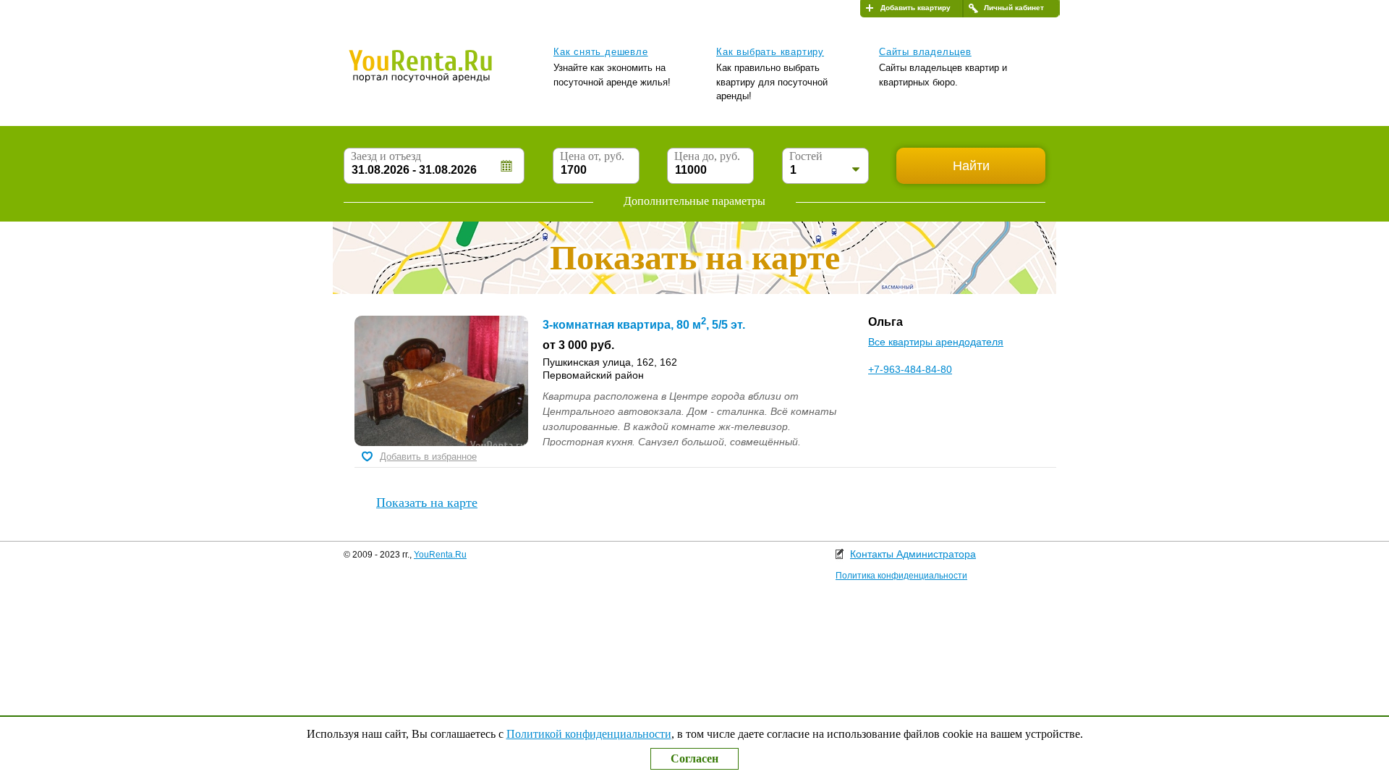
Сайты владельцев (925, 51)
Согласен (694, 758)
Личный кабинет (1014, 8)
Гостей (806, 156)
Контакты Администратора (913, 554)
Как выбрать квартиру (770, 51)
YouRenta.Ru (440, 555)
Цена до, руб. (707, 156)
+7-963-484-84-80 (910, 369)
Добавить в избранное (428, 456)
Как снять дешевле (600, 51)
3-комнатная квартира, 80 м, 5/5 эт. (644, 325)
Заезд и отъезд (386, 156)
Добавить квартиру (915, 8)
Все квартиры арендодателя (935, 342)
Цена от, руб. (592, 156)
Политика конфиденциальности (901, 576)
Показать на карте (426, 502)
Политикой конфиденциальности (588, 734)
